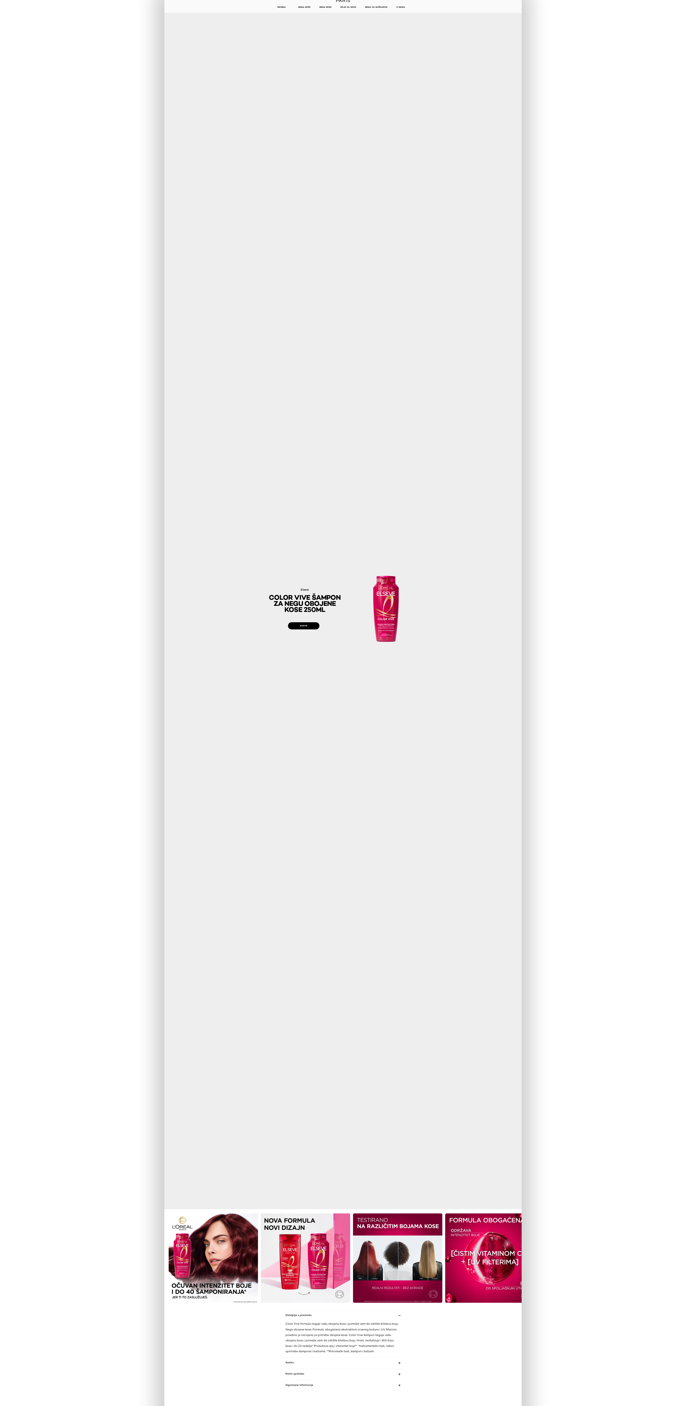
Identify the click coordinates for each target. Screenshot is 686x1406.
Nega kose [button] (325, 7)
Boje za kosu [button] (348, 7)
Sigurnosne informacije (299, 1384)
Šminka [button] (281, 7)
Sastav (289, 1362)
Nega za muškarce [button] (376, 7)
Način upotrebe (294, 1373)
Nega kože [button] (304, 7)
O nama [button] (400, 7)
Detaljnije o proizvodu (298, 1314)
